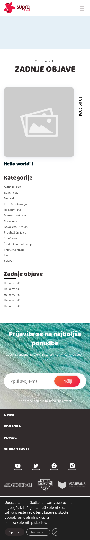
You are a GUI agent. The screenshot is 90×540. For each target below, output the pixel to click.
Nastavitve (38, 532)
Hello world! (12, 289)
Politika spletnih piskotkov (25, 522)
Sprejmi (14, 532)
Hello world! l (18, 164)
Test (7, 255)
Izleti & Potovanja (15, 204)
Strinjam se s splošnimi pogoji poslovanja (45, 401)
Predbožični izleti (15, 232)
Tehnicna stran (14, 250)
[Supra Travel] (17, 7)
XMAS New (11, 261)
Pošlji (67, 381)
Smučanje (10, 238)
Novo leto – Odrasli (16, 227)
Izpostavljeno (12, 210)
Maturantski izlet (15, 215)
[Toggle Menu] (81, 8)
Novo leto (10, 221)
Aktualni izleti (13, 187)
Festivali (9, 198)
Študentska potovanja (18, 244)
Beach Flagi (11, 193)
